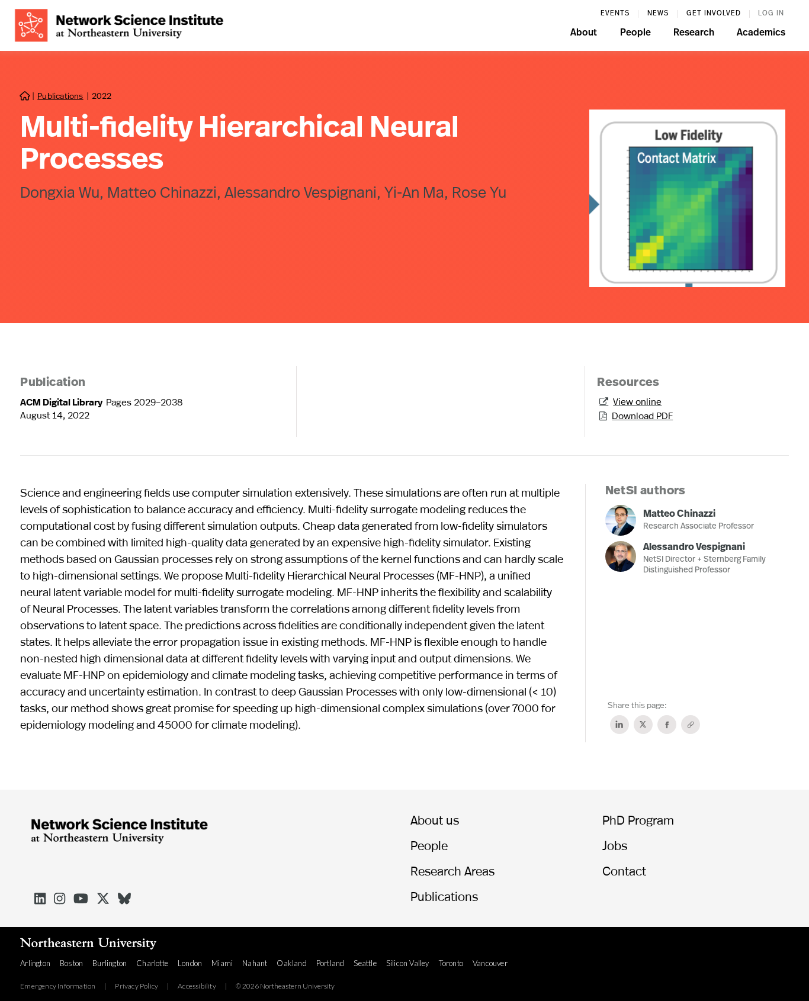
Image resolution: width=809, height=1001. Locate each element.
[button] (583, 34)
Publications (60, 95)
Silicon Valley (407, 963)
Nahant (254, 963)
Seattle (365, 963)
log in (771, 13)
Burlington (109, 963)
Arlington (35, 963)
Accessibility (197, 986)
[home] (119, 24)
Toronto (451, 963)
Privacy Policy (136, 986)
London (190, 963)
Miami (222, 963)
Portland (330, 963)
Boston (71, 963)
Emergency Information (57, 986)
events (615, 13)
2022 (101, 95)
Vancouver (490, 963)
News (658, 13)
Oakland (291, 963)
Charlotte (152, 963)
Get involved (713, 13)
